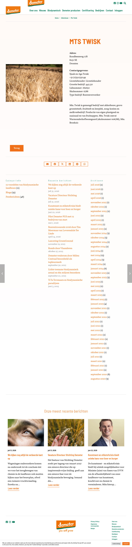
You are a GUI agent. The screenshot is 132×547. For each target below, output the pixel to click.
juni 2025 (95, 215)
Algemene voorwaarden (95, 525)
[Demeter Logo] (13, 10)
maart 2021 (96, 361)
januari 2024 (97, 268)
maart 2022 (96, 335)
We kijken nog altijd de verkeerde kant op (65, 186)
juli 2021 (95, 356)
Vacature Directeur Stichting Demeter (62, 197)
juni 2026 (95, 189)
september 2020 (99, 374)
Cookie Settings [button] (116, 543)
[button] (124, 3)
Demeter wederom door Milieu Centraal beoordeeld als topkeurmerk (63, 259)
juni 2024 (95, 251)
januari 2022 (97, 343)
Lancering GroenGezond (60, 241)
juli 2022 (95, 321)
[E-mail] (47, 164)
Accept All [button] (125, 543)
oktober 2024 (97, 237)
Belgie (93, 528)
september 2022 (99, 317)
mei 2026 (95, 193)
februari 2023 (97, 299)
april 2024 (96, 259)
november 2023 (98, 273)
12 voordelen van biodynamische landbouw (22, 186)
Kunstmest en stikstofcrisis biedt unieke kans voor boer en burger (64, 207)
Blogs (8, 192)
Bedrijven (115, 534)
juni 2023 (95, 282)
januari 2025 (97, 229)
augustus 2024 (98, 246)
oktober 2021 (97, 352)
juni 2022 (95, 326)
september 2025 (99, 211)
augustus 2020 (98, 379)
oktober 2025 (97, 207)
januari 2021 (97, 370)
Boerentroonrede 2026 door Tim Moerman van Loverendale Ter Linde (64, 230)
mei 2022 (95, 330)
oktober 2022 (97, 312)
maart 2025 (96, 224)
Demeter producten (118, 529)
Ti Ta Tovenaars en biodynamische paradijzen (65, 281)
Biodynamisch (116, 526)
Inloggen (114, 539)
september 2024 (99, 242)
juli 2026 (95, 184)
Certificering (116, 531)
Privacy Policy (95, 521)
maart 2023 (96, 295)
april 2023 (96, 290)
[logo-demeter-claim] (66, 526)
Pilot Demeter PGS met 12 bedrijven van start (61, 218)
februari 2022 (98, 339)
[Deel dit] (54, 164)
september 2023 (99, 277)
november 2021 (98, 348)
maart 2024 (96, 264)
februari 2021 (97, 365)
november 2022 (99, 308)
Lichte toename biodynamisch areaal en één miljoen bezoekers (64, 271)
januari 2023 (97, 304)
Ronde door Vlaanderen (60, 248)
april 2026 (96, 198)
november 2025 (98, 202)
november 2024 (99, 233)
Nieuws (114, 524)
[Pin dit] (77, 164)
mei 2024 (95, 255)
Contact (114, 536)
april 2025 (96, 220)
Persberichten (13, 197)
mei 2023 (95, 286)
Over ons (114, 521)
